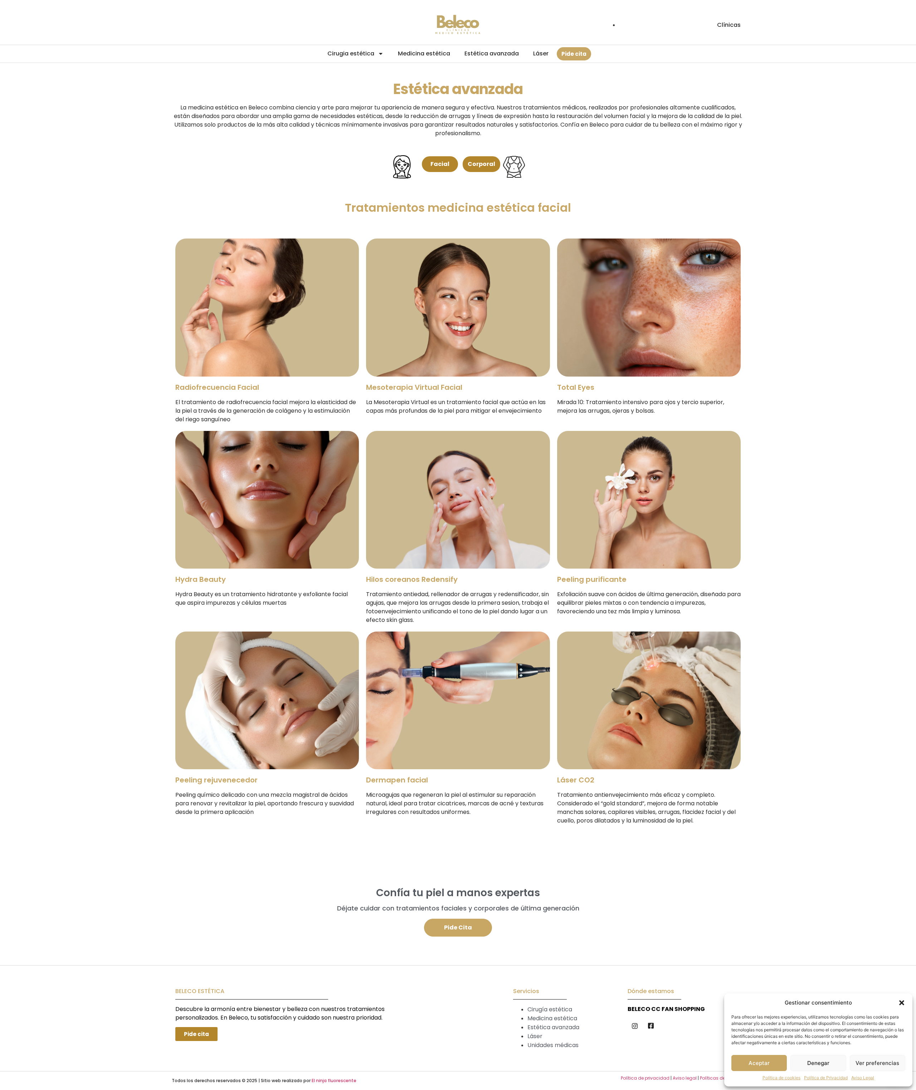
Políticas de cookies (721, 1078)
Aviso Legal (862, 1077)
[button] (901, 1002)
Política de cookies (781, 1077)
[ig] (634, 1025)
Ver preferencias (877, 1063)
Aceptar (759, 1063)
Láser (541, 53)
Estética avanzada (491, 53)
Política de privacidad (645, 1078)
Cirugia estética (350, 53)
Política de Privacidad (826, 1077)
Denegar (818, 1063)
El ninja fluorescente (334, 1080)
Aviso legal (685, 1078)
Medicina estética (424, 53)
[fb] (650, 1025)
